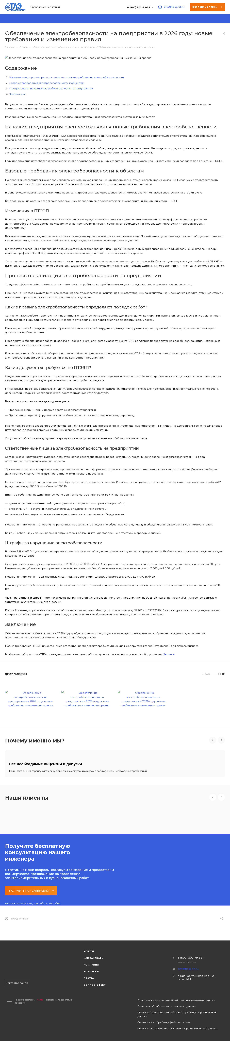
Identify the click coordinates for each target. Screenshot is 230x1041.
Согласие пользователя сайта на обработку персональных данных (176, 1014)
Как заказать (93, 958)
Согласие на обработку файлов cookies (163, 1022)
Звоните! (169, 654)
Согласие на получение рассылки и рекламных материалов (177, 1028)
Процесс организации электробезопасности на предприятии (51, 88)
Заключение (17, 94)
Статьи (89, 978)
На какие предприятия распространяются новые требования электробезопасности (66, 77)
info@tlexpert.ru (174, 7)
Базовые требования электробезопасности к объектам (46, 83)
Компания (91, 964)
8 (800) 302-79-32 (138, 7)
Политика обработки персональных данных (166, 1006)
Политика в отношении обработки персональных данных (176, 1000)
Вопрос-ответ (95, 985)
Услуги (89, 951)
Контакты (91, 971)
